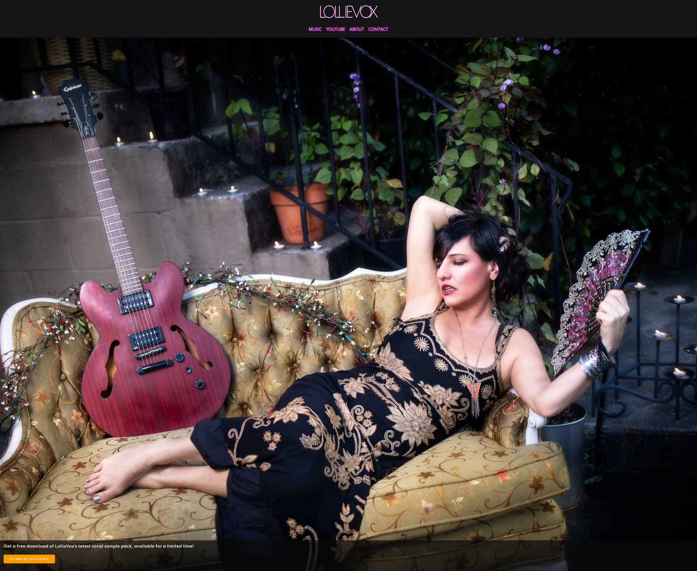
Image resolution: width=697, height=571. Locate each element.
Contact (378, 29)
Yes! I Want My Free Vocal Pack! (29, 559)
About (356, 29)
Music (315, 29)
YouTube (335, 29)
